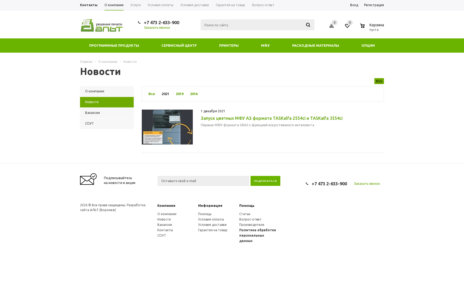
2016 (194, 94)
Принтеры (229, 45)
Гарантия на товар (212, 230)
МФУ (265, 45)
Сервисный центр (179, 45)
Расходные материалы (315, 45)
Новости (164, 219)
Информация (210, 205)
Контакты (165, 230)
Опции (368, 45)
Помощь (247, 205)
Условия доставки (212, 224)
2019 (179, 94)
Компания (166, 205)
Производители (251, 224)
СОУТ (161, 235)
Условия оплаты (211, 219)
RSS (379, 81)
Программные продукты (114, 45)
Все (151, 94)
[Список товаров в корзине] (372, 28)
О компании (166, 214)
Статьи (244, 214)
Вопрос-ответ (250, 219)
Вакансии (164, 224)
